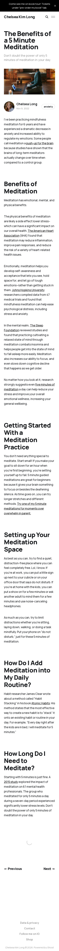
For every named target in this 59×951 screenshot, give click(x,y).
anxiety (48, 106)
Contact (29, 928)
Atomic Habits (40, 703)
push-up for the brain (39, 143)
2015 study (11, 782)
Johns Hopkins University (28, 290)
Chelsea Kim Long (19, 17)
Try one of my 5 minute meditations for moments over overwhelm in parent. (25, 508)
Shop (29, 939)
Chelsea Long (26, 104)
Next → (49, 868)
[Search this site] (46, 16)
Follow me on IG (30, 934)
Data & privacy (29, 923)
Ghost (50, 947)
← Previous (13, 868)
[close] (55, 5)
